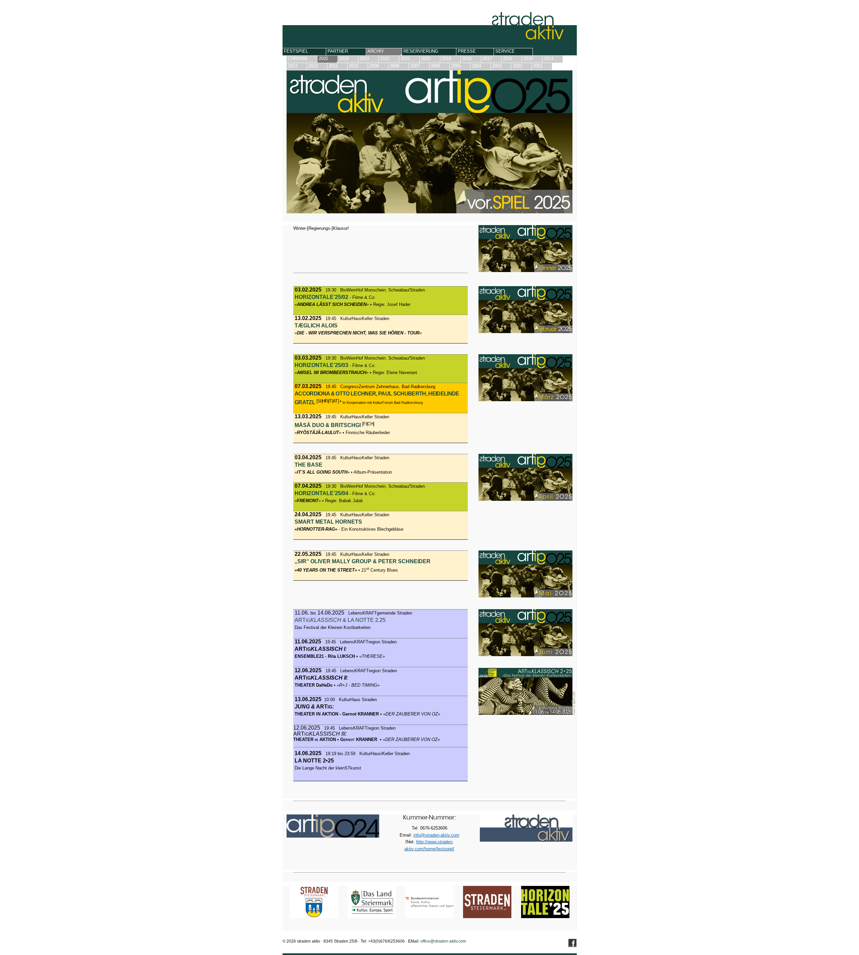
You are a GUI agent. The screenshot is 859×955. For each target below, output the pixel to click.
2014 (548, 58)
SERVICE (505, 51)
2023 (364, 58)
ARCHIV (375, 51)
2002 (517, 65)
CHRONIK (298, 58)
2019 (446, 58)
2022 (385, 58)
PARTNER (337, 51)
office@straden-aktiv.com (443, 941)
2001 (538, 65)
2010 (353, 65)
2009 (374, 65)
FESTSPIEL (296, 51)
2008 (394, 65)
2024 (344, 58)
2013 (292, 65)
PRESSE (467, 51)
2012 (313, 65)
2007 (415, 65)
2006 (435, 65)
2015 (528, 58)
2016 (507, 58)
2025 (323, 58)
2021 (405, 58)
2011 (333, 65)
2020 (426, 58)
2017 (487, 58)
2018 (466, 58)
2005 (456, 65)
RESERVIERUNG (420, 51)
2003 (497, 65)
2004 (476, 65)
